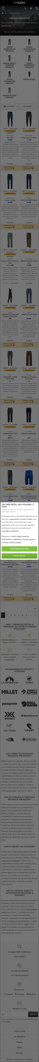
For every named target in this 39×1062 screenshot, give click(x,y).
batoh (26, 924)
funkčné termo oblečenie (10, 861)
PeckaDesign (29, 1059)
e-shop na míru (18, 1059)
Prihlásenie (31, 8)
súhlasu (7, 1022)
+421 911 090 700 (21, 971)
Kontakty (19, 1053)
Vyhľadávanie (25, 8)
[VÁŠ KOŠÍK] (36, 8)
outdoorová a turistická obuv (19, 921)
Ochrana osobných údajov (11, 542)
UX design (9, 1059)
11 (35, 615)
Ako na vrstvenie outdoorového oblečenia (19, 32)
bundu (27, 866)
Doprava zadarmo (8, 640)
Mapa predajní (19, 956)
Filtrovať (10, 106)
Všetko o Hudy (19, 1031)
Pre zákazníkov (19, 1037)
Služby (19, 1047)
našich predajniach (10, 658)
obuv (9, 872)
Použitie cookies (28, 539)
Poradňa (19, 1042)
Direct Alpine (11, 791)
